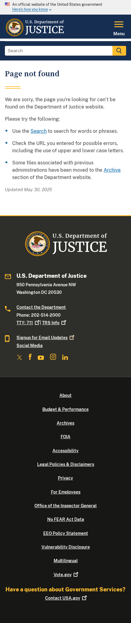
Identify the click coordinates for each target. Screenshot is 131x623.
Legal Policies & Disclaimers (65, 464)
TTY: (24, 322)
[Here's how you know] (65, 7)
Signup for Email (42, 337)
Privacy (65, 478)
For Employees (65, 492)
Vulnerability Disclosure (65, 547)
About (65, 395)
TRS (50, 322)
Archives (65, 423)
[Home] (34, 35)
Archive (112, 170)
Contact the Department (41, 307)
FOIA (65, 436)
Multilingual (66, 560)
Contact (62, 598)
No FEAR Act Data (65, 519)
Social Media (29, 345)
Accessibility (65, 450)
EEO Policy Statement (65, 533)
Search (38, 131)
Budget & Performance (65, 409)
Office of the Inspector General (65, 505)
